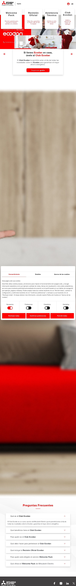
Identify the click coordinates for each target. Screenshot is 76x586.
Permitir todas (62, 316)
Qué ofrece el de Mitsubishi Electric (32, 564)
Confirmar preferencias (38, 316)
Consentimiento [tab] (14, 274)
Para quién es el (23, 537)
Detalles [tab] (38, 274)
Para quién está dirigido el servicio (31, 557)
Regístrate (38, 70)
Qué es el (20, 516)
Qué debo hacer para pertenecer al (30, 543)
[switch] (28, 307)
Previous (4, 54)
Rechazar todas (13, 316)
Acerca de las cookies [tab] (62, 274)
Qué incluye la (27, 550)
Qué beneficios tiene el (25, 530)
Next (72, 54)
